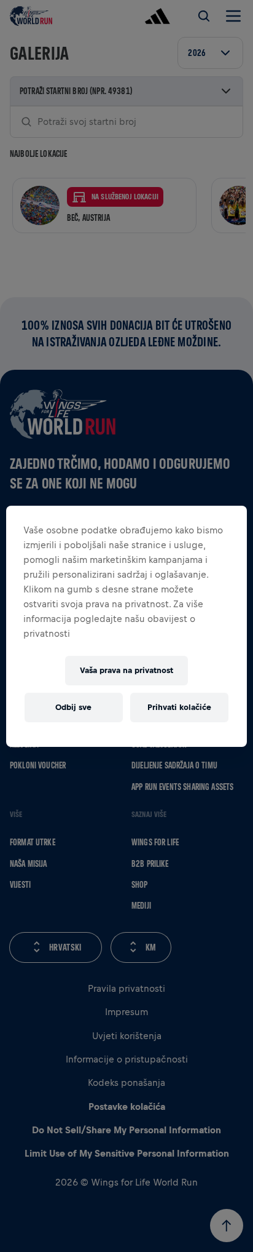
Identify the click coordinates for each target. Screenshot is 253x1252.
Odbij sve (73, 707)
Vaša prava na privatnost (126, 670)
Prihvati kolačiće (179, 707)
